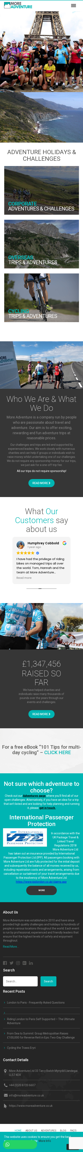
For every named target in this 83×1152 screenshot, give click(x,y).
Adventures (48, 1130)
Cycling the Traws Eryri (21, 1047)
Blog (63, 1130)
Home (18, 1130)
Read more (40, 483)
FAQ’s (73, 1130)
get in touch (47, 807)
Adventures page (34, 795)
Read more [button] (24, 578)
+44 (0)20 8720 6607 (22, 1085)
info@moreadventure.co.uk (26, 1095)
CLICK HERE (57, 752)
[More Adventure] (27, 4)
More (41, 890)
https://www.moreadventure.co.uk (31, 1105)
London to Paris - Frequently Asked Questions (36, 1002)
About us (31, 1130)
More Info (45, 1141)
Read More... (11, 946)
